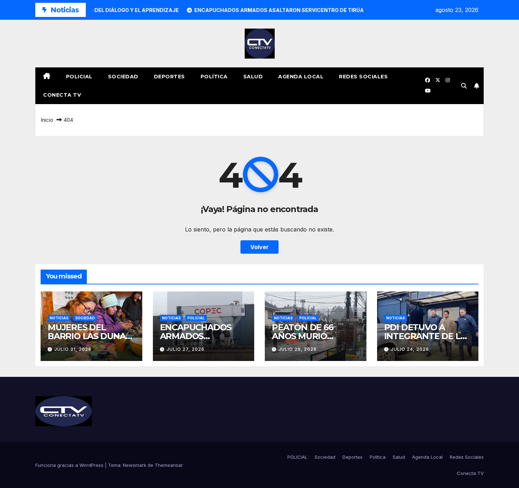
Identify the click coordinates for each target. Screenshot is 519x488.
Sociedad (123, 76)
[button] (464, 85)
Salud (253, 76)
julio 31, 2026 (72, 349)
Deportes (169, 76)
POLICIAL (79, 76)
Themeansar (169, 465)
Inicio (47, 119)
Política (214, 76)
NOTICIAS (59, 318)
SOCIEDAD (85, 318)
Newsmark (134, 465)
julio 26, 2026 (298, 349)
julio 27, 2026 (185, 349)
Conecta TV (62, 95)
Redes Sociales (363, 76)
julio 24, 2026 (410, 349)
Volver (259, 247)
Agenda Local (300, 76)
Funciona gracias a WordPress (70, 465)
